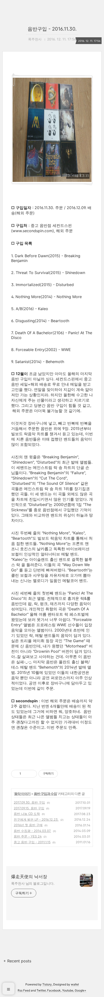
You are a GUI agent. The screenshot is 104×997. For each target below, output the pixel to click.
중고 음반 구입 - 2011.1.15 (32, 842)
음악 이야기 (22, 794)
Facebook (54, 990)
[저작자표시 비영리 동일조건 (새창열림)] (64, 774)
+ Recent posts (17, 961)
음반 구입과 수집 (45, 794)
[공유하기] (25, 773)
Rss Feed (24, 990)
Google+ (80, 990)
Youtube (67, 990)
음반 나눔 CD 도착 (27, 814)
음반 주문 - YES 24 (28, 836)
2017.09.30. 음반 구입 (29, 802)
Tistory (47, 984)
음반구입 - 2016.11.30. (52, 29)
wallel (75, 984)
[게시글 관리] (32, 773)
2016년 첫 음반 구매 (28, 825)
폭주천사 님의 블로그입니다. (32, 883)
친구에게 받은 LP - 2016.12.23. (36, 819)
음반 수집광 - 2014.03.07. (32, 831)
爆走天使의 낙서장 (29, 876)
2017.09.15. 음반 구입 (29, 808)
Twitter (41, 990)
